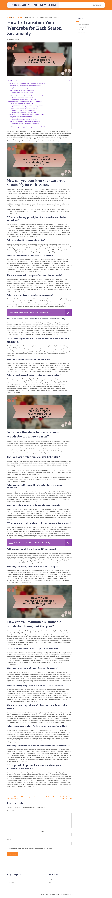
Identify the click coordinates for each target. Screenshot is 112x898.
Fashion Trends (82, 32)
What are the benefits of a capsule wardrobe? (21, 116)
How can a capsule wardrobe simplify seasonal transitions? (24, 118)
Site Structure (10, 882)
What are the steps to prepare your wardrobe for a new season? (25, 101)
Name (9, 831)
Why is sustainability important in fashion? (21, 87)
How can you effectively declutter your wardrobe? (22, 97)
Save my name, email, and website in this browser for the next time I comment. (31, 848)
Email (43, 831)
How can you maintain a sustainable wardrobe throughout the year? (26, 114)
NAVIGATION (97, 5)
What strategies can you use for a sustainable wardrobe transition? (26, 96)
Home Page (10, 879)
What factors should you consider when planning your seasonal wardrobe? (27, 105)
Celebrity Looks (82, 27)
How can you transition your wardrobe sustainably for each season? (26, 83)
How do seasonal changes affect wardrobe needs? (22, 90)
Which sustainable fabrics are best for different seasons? (23, 110)
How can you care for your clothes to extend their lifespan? (24, 112)
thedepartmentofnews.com (33, 5)
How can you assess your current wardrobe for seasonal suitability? (26, 94)
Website (9, 840)
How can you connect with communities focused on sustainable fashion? (27, 125)
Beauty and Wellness (83, 24)
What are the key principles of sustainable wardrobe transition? (25, 85)
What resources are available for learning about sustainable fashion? (26, 123)
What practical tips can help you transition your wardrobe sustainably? (27, 127)
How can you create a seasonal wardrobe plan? (21, 103)
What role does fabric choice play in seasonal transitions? (24, 108)
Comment (10, 811)
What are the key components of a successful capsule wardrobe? (25, 119)
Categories (51, 879)
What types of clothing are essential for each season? (23, 92)
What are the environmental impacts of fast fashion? (22, 88)
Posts (50, 882)
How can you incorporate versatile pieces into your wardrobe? (25, 106)
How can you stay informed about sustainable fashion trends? (25, 121)
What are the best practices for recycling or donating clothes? (24, 99)
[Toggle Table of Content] (68, 80)
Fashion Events (82, 30)
